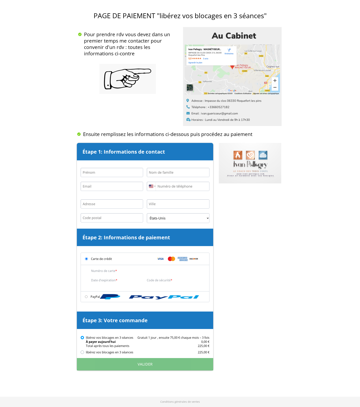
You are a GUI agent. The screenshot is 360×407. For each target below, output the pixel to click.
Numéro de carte (103, 271)
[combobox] (151, 186)
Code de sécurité (159, 280)
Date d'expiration (103, 280)
